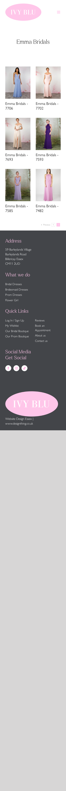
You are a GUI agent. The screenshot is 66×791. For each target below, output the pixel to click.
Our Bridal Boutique (17, 331)
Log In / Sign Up (14, 320)
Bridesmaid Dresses (16, 289)
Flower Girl (11, 300)
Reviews (40, 320)
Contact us (41, 341)
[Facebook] (8, 368)
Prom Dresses (13, 294)
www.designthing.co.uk (19, 423)
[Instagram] (16, 368)
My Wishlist (12, 325)
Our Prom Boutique (17, 336)
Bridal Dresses (13, 284)
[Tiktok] (24, 368)
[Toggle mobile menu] (59, 12)
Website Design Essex (18, 419)
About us (40, 335)
